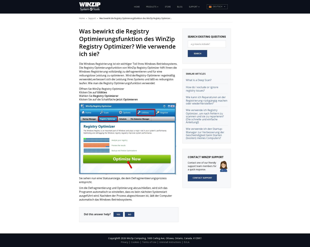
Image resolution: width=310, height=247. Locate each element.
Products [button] (151, 6)
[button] (217, 6)
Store (168, 6)
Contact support (202, 177)
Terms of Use (149, 242)
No (129, 214)
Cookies (135, 242)
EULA (186, 242)
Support (92, 18)
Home (137, 6)
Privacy (124, 242)
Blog (179, 6)
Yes (118, 214)
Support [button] (193, 6)
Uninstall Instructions (170, 242)
